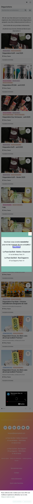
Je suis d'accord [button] (27, 501)
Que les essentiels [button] (17, 501)
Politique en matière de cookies (8, 497)
